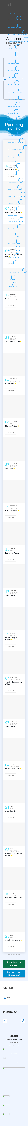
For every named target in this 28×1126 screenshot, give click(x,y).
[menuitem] (18, 9)
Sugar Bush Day (11, 811)
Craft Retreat (10, 384)
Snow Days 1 (10, 595)
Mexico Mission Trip (12, 769)
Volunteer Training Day (13, 898)
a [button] (9, 3)
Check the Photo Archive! (14, 964)
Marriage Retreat (11, 426)
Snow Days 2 (10, 726)
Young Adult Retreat (12, 341)
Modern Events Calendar (16, 954)
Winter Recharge (11, 511)
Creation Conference (12, 940)
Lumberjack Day (11, 299)
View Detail (11, 305)
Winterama (9, 468)
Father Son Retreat (12, 553)
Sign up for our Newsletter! (14, 973)
